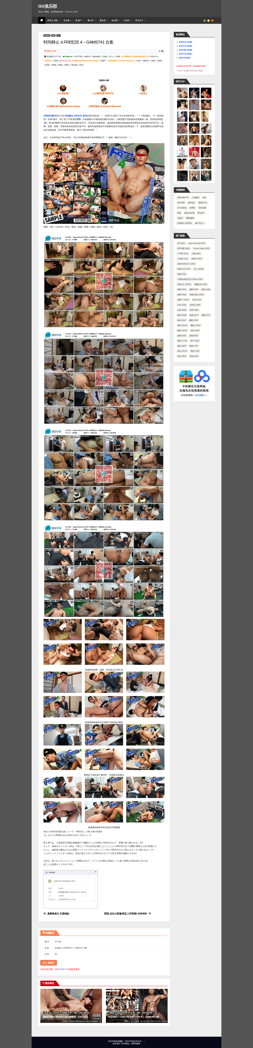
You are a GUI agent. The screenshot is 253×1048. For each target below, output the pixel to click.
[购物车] (208, 20)
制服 (53, 35)
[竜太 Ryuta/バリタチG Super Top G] (194, 116)
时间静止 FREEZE (184, 223)
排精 (205, 289)
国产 (80, 20)
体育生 (196, 258)
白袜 (139, 60)
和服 (118, 56)
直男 (128, 20)
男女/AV (201, 213)
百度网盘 (64, 1013)
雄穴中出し (199, 223)
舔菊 (60, 65)
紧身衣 (146, 60)
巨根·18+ (155, 56)
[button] (212, 20)
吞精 (181, 274)
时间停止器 (66, 60)
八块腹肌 (195, 197)
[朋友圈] (204, 20)
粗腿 (206, 315)
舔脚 (54, 65)
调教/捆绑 (190, 218)
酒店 (181, 346)
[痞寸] (194, 128)
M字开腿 (78, 56)
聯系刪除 (136, 1043)
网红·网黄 (53, 20)
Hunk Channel (196, 243)
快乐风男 (181, 202)
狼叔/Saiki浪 (189, 213)
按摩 (68, 20)
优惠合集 (47, 35)
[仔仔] (182, 175)
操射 (181, 294)
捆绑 (193, 289)
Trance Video (201, 248)
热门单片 (56, 1013)
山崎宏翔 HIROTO (140, 56)
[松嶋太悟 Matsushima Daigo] (63, 101)
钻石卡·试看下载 (84, 1013)
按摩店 (192, 208)
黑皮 (181, 356)
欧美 (104, 20)
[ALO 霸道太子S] (206, 128)
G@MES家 (48, 115)
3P (181, 243)
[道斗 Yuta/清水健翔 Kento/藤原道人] (194, 140)
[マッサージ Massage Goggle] (206, 152)
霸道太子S (202, 202)
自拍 (195, 330)
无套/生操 (196, 294)
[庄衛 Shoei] (194, 152)
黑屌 (194, 351)
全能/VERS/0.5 (186, 264)
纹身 (181, 320)
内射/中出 (183, 269)
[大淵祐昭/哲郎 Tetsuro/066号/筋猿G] (63, 88)
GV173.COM (185, 46)
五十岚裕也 (182, 208)
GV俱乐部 (47, 6)
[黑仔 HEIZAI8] (182, 140)
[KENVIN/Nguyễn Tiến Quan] (194, 92)
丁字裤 (182, 253)
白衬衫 (195, 305)
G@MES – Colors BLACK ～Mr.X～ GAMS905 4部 (134, 1016)
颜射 (193, 346)
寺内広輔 (202, 208)
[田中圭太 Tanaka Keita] (206, 140)
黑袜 (179, 213)
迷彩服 (74, 65)
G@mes (68, 56)
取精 (116, 20)
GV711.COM (185, 53)
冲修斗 (180, 218)
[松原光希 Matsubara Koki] (206, 104)
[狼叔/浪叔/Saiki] (182, 104)
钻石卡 (63, 969)
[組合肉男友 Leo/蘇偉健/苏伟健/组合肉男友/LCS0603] (194, 104)
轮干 (194, 341)
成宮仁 (49, 60)
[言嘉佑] (182, 116)
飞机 (155, 1013)
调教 (75, 1013)
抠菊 (56, 60)
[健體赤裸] (182, 152)
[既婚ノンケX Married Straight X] (182, 128)
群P (71, 1013)
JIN (45, 122)
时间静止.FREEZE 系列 (76, 115)
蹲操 (67, 65)
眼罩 (181, 315)
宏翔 (78, 119)
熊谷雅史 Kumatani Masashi (122, 60)
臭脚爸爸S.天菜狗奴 (58, 913)
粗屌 (194, 315)
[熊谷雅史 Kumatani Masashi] (104, 101)
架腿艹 (104, 60)
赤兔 (204, 197)
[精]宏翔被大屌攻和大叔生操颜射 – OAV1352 (65, 1016)
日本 (92, 20)
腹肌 (48, 65)
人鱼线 (182, 258)
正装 (196, 300)
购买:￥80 (51, 51)
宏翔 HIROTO (183, 197)
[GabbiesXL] (194, 163)
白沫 (181, 305)
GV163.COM (185, 42)
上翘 (196, 253)
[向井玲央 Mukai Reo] (182, 163)
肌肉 (153, 60)
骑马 (82, 65)
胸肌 (160, 60)
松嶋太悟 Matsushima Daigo (86, 60)
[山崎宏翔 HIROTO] (103, 88)
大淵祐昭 (126, 56)
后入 (111, 56)
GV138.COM (185, 50)
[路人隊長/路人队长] (194, 175)
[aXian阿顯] (206, 163)
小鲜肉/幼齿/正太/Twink (190, 279)
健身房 (87, 56)
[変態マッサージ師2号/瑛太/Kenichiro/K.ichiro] (206, 116)
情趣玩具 (200, 284)
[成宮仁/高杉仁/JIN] (143, 88)
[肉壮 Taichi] (206, 175)
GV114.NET (185, 57)
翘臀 (193, 320)
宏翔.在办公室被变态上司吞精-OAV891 (125, 913)
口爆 (45, 1013)
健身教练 (97, 56)
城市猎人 (191, 202)
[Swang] (206, 92)
